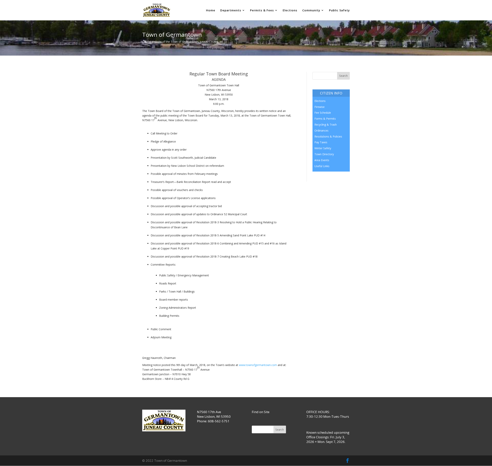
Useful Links (321, 166)
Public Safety (339, 10)
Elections (290, 10)
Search (279, 429)
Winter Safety (322, 148)
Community (311, 10)
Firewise (319, 107)
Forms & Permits (325, 118)
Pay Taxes (320, 142)
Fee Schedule (322, 112)
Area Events (321, 160)
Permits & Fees (262, 10)
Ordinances (321, 130)
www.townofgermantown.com (258, 365)
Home (210, 10)
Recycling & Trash (325, 124)
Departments (230, 10)
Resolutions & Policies (328, 136)
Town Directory (324, 154)
